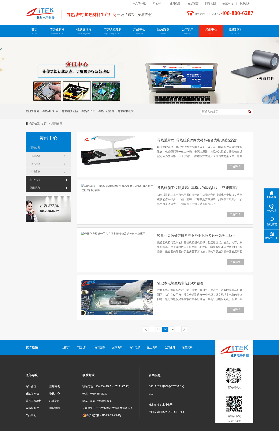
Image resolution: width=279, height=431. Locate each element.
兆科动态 (35, 156)
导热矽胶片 (88, 111)
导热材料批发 (126, 111)
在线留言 (193, 3)
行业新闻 (35, 171)
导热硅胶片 (57, 31)
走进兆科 (235, 31)
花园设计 (82, 347)
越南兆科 (117, 347)
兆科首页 (31, 386)
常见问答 (35, 163)
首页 (35, 31)
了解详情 (235, 166)
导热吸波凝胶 (112, 31)
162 (159, 329)
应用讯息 (34, 187)
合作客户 (187, 31)
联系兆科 (245, 3)
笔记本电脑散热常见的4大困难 (180, 283)
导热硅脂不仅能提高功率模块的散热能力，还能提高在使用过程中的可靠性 (200, 188)
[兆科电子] (40, 20)
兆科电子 (135, 347)
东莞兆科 (187, 347)
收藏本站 (227, 3)
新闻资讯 (56, 123)
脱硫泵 (66, 347)
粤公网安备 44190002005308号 (103, 415)
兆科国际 (100, 347)
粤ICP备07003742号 (173, 386)
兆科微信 (175, 3)
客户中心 (34, 180)
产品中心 (139, 31)
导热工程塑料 (106, 111)
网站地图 (210, 3)
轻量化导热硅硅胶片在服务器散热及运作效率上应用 (196, 235)
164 (171, 329)
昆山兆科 (152, 347)
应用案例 (163, 31)
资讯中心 (211, 31)
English (157, 3)
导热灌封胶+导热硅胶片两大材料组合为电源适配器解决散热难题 (200, 140)
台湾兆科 (170, 347)
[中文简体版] (121, 4)
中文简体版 (139, 3)
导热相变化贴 (70, 111)
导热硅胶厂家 (50, 111)
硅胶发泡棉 (83, 31)
